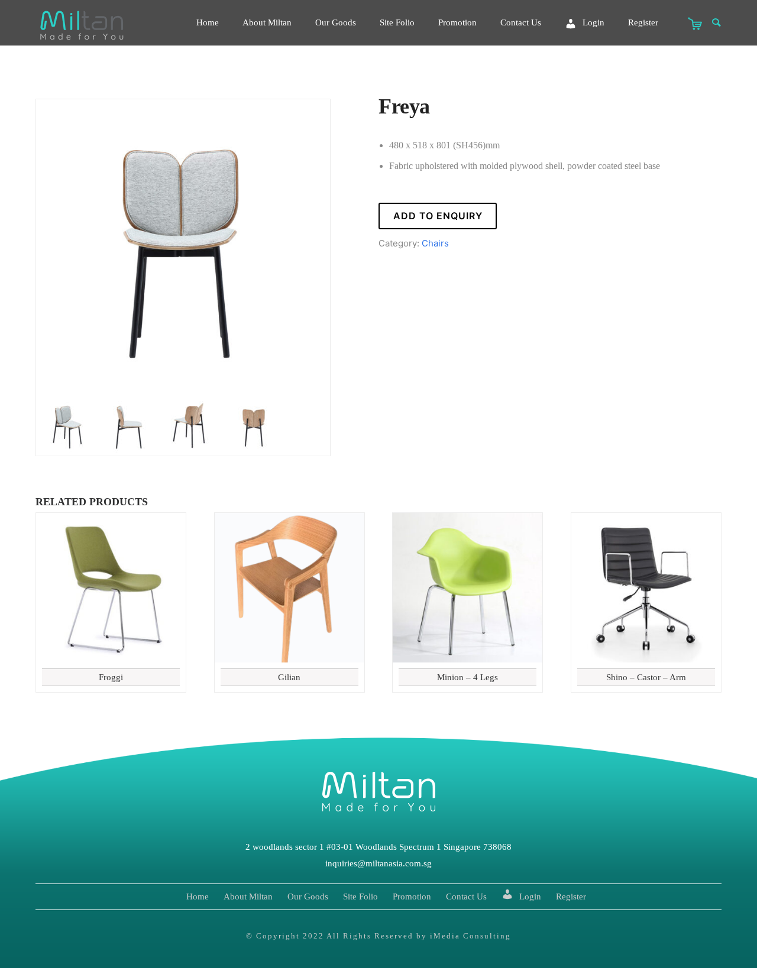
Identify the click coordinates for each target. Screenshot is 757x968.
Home (207, 22)
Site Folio (397, 22)
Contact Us (520, 22)
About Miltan (267, 22)
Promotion (457, 22)
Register (643, 22)
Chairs (435, 243)
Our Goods (335, 22)
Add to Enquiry (438, 216)
